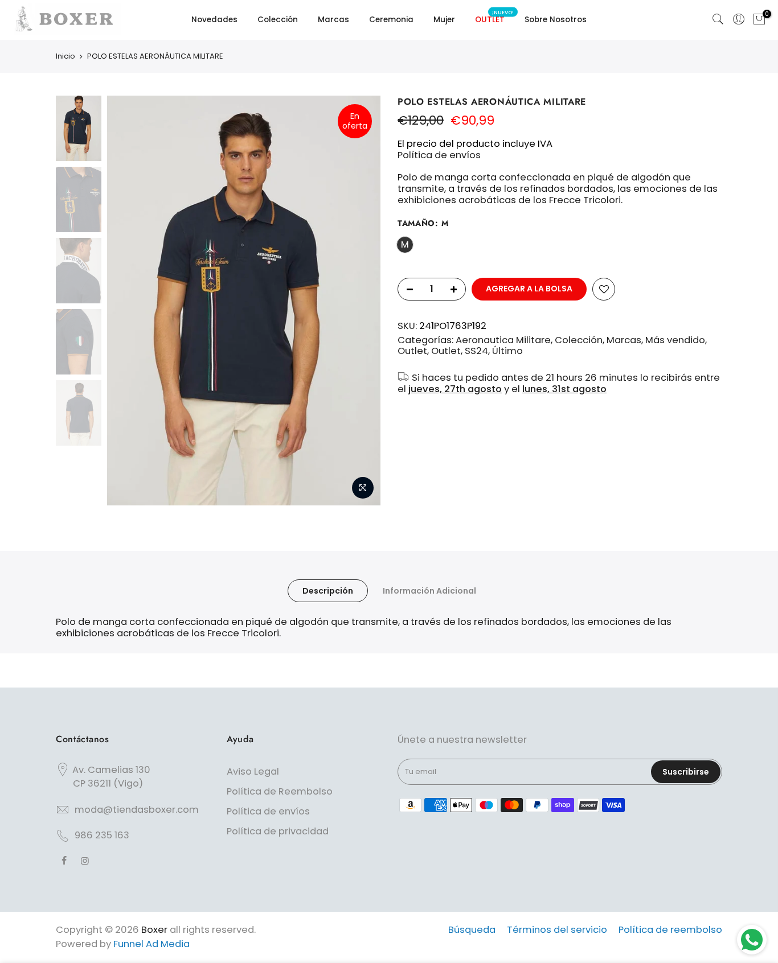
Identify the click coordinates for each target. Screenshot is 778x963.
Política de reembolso (670, 929)
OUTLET (494, 17)
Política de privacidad (278, 831)
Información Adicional (429, 590)
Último (507, 351)
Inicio (65, 56)
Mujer (444, 19)
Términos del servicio (557, 929)
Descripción (327, 590)
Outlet (412, 351)
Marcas (333, 19)
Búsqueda (472, 929)
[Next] (360, 300)
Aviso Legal (253, 771)
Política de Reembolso (280, 791)
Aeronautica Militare (503, 340)
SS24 (476, 351)
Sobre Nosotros (556, 19)
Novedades (214, 19)
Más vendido (675, 340)
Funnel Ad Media (151, 943)
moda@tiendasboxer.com (137, 809)
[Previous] (127, 300)
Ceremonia (391, 19)
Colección (277, 19)
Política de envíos (439, 155)
